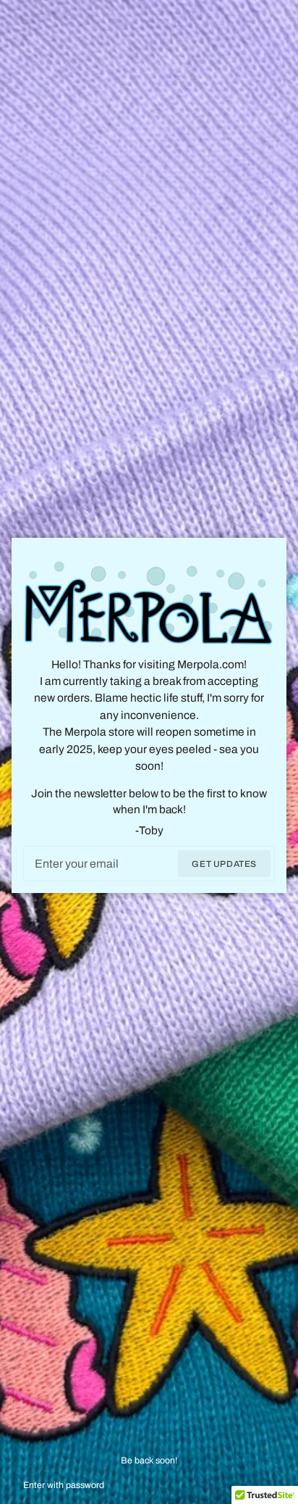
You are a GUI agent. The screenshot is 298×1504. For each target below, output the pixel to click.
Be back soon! (149, 1460)
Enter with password (63, 1485)
